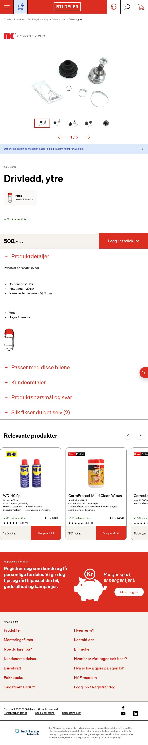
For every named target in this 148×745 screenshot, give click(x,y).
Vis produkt (46, 533)
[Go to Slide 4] (90, 123)
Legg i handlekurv (123, 241)
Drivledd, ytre (58, 19)
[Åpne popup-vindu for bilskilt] (20, 7)
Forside (7, 19)
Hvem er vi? (84, 630)
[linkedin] (135, 714)
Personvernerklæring (15, 712)
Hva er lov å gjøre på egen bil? (99, 668)
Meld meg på (129, 592)
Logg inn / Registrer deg (94, 687)
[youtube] (123, 714)
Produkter (19, 19)
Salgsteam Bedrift (19, 687)
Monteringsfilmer (18, 639)
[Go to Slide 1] (42, 123)
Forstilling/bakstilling (38, 19)
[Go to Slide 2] (58, 123)
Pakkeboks (13, 677)
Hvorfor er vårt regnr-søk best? (100, 658)
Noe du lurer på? (18, 649)
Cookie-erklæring (45, 712)
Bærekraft (12, 668)
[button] (74, 79)
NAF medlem (85, 677)
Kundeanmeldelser (20, 658)
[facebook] (123, 708)
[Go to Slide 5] (106, 123)
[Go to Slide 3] (74, 123)
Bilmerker (82, 649)
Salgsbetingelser (71, 712)
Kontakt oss (84, 639)
